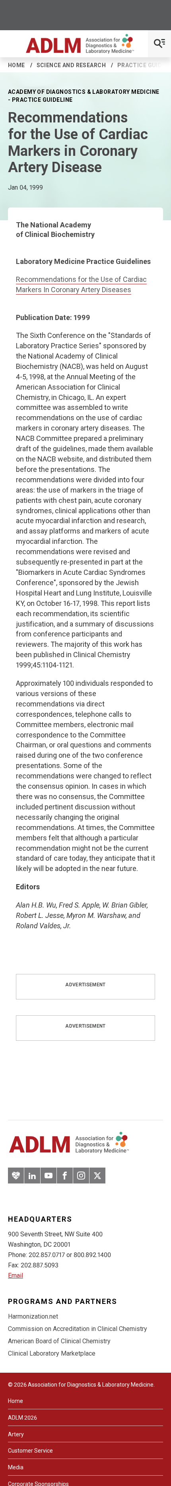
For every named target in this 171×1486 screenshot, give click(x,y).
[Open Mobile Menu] (159, 43)
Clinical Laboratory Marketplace (51, 1353)
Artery (16, 1434)
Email (15, 1275)
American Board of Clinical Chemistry (59, 1341)
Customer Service (30, 1450)
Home (16, 65)
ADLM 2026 (22, 1417)
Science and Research (71, 65)
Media (15, 1467)
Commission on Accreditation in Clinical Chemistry (77, 1329)
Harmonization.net (33, 1316)
